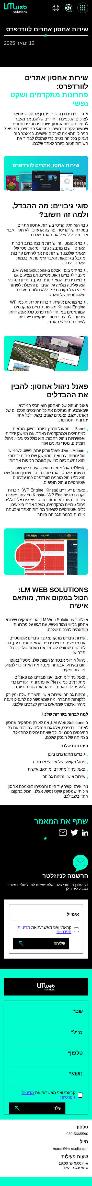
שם (78, 1011)
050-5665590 (77, 1134)
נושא (76, 1073)
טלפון (75, 1053)
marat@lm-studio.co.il (70, 1149)
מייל (77, 1032)
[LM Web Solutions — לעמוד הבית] (15, 8)
